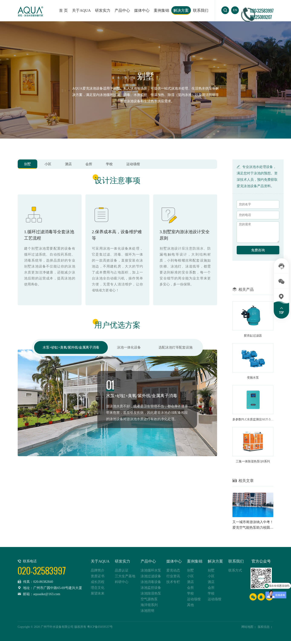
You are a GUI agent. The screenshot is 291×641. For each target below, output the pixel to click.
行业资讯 (173, 576)
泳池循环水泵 (151, 570)
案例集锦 (161, 10)
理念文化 (97, 587)
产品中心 (148, 561)
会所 (88, 164)
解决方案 (181, 10)
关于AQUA (81, 10)
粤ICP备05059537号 (100, 626)
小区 (48, 164)
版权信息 (264, 626)
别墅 (27, 164)
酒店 (68, 164)
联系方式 (235, 570)
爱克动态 (173, 570)
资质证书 (97, 576)
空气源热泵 (149, 599)
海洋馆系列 (149, 605)
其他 (190, 605)
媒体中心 (142, 10)
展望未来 (97, 593)
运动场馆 (133, 164)
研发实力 (102, 10)
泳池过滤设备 (151, 576)
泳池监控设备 (151, 587)
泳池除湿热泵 (151, 593)
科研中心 (121, 582)
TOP (281, 312)
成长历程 (97, 582)
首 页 (63, 10)
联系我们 (200, 10)
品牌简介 (97, 570)
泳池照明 (147, 610)
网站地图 (247, 626)
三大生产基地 (125, 576)
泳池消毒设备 (151, 582)
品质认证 (121, 570)
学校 (109, 164)
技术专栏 (173, 582)
